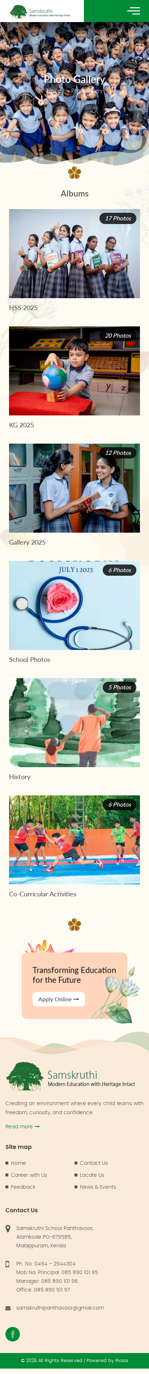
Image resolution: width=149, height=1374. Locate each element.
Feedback (23, 1187)
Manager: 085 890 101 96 (47, 1281)
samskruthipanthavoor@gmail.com (60, 1308)
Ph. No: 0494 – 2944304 (46, 1264)
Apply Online (55, 998)
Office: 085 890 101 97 (43, 1290)
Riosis (121, 1360)
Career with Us (29, 1175)
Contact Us (94, 1163)
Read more (19, 1126)
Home (54, 90)
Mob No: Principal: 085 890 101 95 (57, 1272)
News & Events (98, 1187)
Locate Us (92, 1175)
